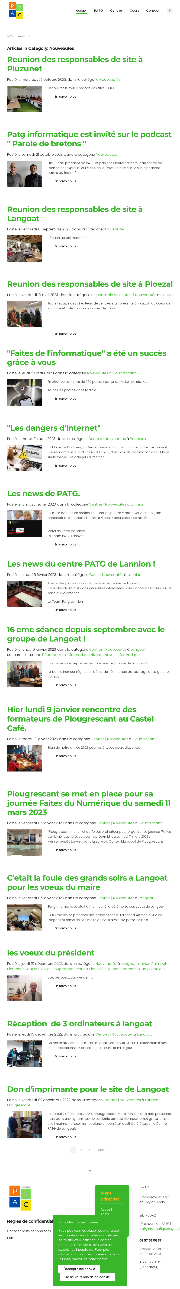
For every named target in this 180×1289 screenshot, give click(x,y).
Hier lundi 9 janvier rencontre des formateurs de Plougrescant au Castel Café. (80, 719)
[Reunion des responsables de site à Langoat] (24, 248)
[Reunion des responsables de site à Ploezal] (24, 314)
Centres (116, 10)
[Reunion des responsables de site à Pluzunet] (24, 98)
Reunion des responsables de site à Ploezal (90, 284)
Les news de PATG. (43, 493)
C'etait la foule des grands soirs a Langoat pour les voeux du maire (87, 882)
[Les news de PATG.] (24, 523)
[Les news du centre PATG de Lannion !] (24, 594)
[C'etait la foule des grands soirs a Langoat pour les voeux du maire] (24, 917)
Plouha (82, 968)
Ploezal (166, 294)
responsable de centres (111, 294)
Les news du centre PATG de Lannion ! (81, 564)
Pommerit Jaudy (133, 968)
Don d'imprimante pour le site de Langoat (88, 1089)
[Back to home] (16, 10)
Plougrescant (124, 373)
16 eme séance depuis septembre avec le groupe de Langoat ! (86, 634)
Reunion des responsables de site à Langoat (75, 213)
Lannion (137, 504)
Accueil (81, 10)
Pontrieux (138, 438)
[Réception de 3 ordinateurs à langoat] (24, 1053)
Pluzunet (111, 968)
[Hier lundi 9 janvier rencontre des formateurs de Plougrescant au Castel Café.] (24, 758)
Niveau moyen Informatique (115, 654)
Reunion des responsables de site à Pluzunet (75, 64)
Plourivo (96, 968)
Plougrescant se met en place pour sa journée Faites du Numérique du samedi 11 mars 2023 (89, 803)
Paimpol (158, 963)
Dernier (102, 1150)
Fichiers (12, 1238)
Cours (134, 10)
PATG (98, 10)
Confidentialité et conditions (29, 1231)
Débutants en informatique (66, 654)
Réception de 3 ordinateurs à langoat (79, 1023)
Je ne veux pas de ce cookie (87, 1277)
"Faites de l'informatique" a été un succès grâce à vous (86, 357)
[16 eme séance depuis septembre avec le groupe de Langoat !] (24, 674)
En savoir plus (65, 96)
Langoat (138, 649)
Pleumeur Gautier (22, 968)
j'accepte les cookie (79, 1269)
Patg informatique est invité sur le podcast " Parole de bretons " (89, 138)
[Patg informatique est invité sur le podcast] (24, 173)
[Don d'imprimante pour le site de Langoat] (24, 1124)
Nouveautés (109, 79)
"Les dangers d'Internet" (54, 428)
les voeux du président (51, 952)
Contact (153, 10)
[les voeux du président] (24, 988)
